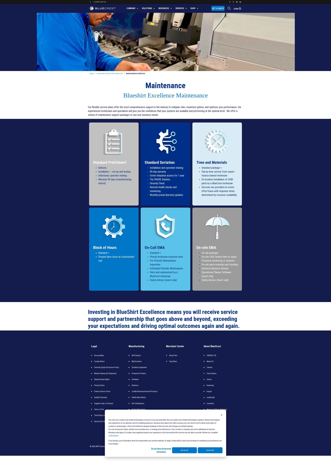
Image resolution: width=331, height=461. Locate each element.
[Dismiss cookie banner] (222, 415)
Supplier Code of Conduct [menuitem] (103, 403)
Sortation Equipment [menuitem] (139, 367)
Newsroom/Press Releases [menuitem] (217, 409)
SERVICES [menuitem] (179, 8)
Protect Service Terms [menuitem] (102, 391)
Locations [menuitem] (210, 403)
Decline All (210, 450)
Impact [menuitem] (209, 391)
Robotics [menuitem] (135, 385)
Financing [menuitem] (210, 385)
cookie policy (113, 436)
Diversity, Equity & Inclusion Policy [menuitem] (106, 367)
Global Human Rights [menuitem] (102, 379)
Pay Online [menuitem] (173, 361)
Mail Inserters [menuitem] (137, 361)
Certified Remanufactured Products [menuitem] (144, 391)
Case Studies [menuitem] (211, 373)
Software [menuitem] (135, 379)
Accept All (184, 450)
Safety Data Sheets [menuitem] (139, 397)
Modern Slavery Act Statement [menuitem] (105, 373)
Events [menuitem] (209, 379)
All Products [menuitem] (136, 355)
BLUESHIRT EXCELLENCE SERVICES (110, 74)
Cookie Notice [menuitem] (99, 361)
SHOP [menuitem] (192, 8)
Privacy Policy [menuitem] (99, 385)
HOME (91, 74)
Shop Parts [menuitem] (173, 355)
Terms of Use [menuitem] (99, 409)
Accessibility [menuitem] (99, 355)
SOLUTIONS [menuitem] (147, 8)
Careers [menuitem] (209, 367)
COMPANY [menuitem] (131, 8)
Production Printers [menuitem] (139, 373)
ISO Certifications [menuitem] (138, 403)
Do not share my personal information (161, 450)
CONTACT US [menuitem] (211, 355)
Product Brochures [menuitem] (138, 409)
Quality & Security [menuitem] (100, 397)
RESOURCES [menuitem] (164, 8)
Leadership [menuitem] (211, 397)
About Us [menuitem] (210, 361)
